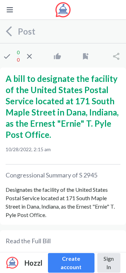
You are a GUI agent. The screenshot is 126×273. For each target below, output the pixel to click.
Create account (71, 262)
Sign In (109, 262)
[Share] (116, 56)
